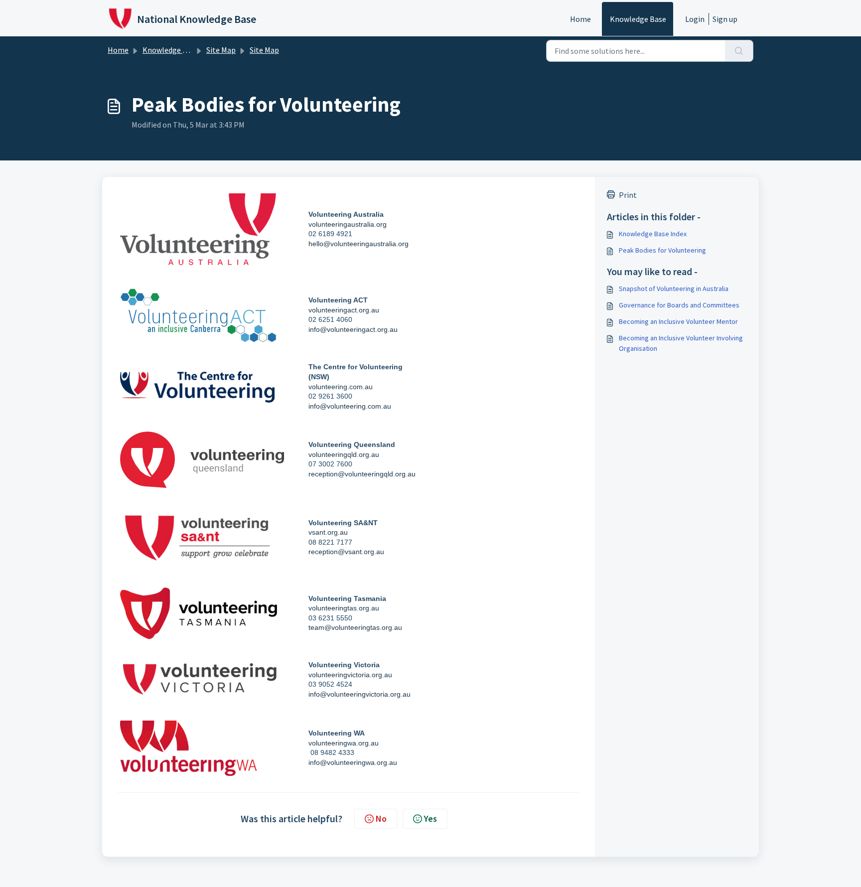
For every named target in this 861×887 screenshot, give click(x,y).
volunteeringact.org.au (343, 310)
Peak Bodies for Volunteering (662, 250)
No (381, 818)
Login (695, 19)
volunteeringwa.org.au (343, 743)
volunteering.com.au (340, 387)
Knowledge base (638, 19)
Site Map (221, 50)
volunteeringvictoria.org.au (350, 675)
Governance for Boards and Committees (679, 304)
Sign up (725, 19)
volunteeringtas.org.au (343, 608)
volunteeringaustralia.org (347, 224)
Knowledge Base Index (653, 233)
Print (628, 195)
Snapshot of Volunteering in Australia (673, 288)
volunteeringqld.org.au (343, 454)
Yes (430, 818)
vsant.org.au (328, 532)
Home (580, 19)
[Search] (739, 51)
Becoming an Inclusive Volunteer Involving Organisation (681, 343)
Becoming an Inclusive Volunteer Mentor (678, 321)
